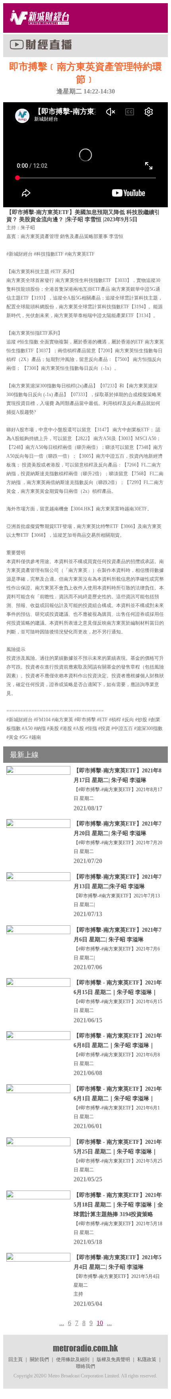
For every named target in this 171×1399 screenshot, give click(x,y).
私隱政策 (146, 1359)
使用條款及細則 (72, 1359)
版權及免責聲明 (113, 1359)
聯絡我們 (85, 1366)
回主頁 (15, 1359)
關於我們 (39, 1359)
